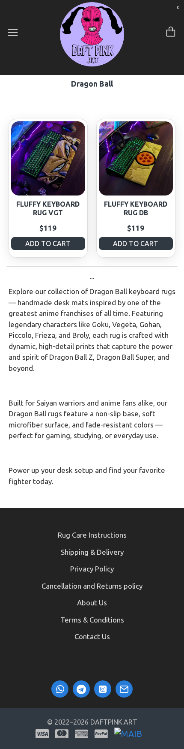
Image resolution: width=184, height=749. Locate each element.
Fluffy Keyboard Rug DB (135, 208)
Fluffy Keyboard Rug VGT (48, 208)
